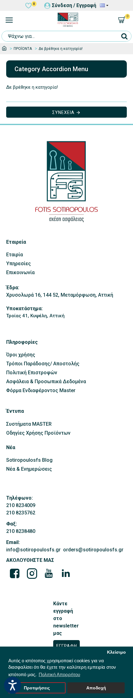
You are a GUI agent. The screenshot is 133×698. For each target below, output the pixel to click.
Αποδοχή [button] (96, 688)
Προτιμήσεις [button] (37, 688)
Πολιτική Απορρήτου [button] (59, 674)
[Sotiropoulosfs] (15, 573)
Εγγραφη (66, 645)
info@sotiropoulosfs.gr (33, 550)
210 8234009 (20, 505)
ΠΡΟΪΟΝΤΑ (23, 49)
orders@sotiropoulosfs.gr (93, 550)
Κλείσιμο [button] (116, 652)
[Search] (124, 36)
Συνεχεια (63, 112)
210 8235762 (20, 513)
